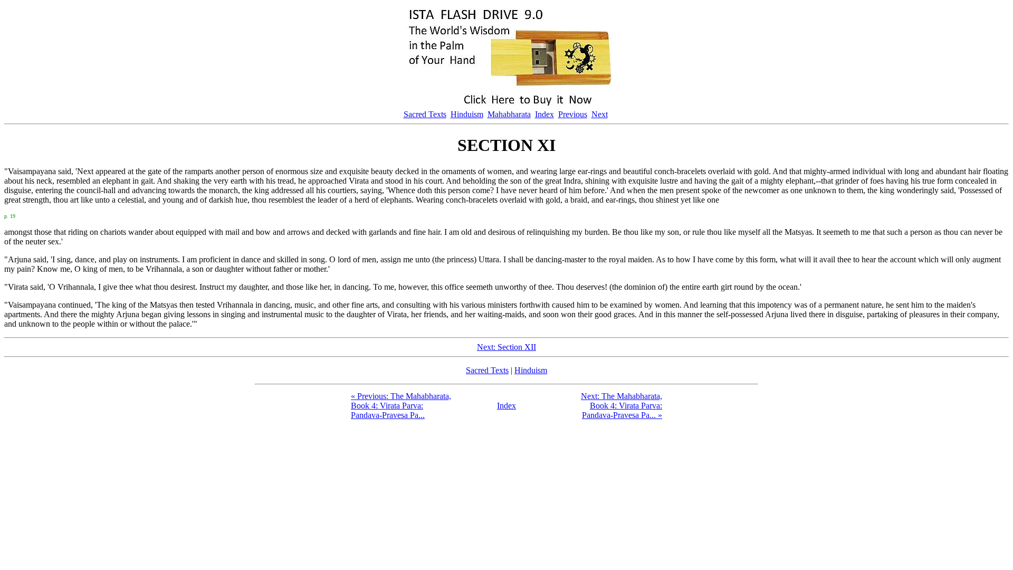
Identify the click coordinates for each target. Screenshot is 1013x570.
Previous (572, 114)
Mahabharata (509, 114)
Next (599, 114)
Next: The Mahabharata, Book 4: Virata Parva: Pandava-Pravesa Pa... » (621, 406)
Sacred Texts (425, 114)
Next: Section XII (506, 347)
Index (544, 114)
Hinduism (467, 114)
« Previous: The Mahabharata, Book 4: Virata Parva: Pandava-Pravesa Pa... (401, 406)
